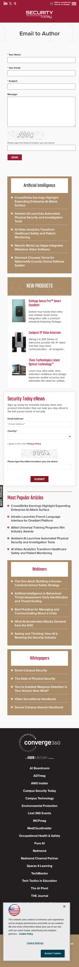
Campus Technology (39, 798)
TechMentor (39, 873)
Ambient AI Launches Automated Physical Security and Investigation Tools (39, 217)
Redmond (39, 851)
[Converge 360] (39, 743)
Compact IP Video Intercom (45, 333)
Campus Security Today (39, 791)
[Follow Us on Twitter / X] (11, 4)
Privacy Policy (34, 443)
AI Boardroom (39, 768)
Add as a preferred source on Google (62, 3)
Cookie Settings (35, 943)
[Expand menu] (74, 4)
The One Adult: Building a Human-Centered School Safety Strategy (38, 583)
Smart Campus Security (31, 670)
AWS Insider (39, 783)
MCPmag (39, 821)
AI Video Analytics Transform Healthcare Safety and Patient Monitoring (35, 233)
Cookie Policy (26, 933)
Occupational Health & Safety (39, 836)
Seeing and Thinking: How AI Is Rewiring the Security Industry (36, 635)
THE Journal (39, 896)
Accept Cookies (52, 953)
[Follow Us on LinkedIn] (6, 4)
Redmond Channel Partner (39, 858)
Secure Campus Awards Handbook (39, 707)
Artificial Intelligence (39, 185)
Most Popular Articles (25, 498)
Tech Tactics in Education (39, 881)
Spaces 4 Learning (39, 866)
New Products (39, 286)
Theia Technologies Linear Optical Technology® (44, 362)
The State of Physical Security (35, 679)
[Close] (64, 906)
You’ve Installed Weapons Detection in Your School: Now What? (41, 689)
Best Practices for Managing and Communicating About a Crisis (37, 611)
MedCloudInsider (39, 828)
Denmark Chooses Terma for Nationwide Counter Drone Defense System (39, 261)
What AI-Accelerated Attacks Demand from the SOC (40, 623)
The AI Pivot (39, 888)
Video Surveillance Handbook (35, 699)
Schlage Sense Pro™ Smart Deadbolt (45, 303)
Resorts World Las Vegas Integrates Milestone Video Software (39, 247)
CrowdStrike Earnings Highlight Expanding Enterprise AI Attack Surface (36, 201)
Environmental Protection (40, 806)
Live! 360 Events (39, 813)
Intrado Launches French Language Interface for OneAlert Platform (35, 519)
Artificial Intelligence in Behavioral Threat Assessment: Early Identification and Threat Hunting (41, 597)
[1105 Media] (39, 758)
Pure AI (39, 843)
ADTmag (39, 776)
